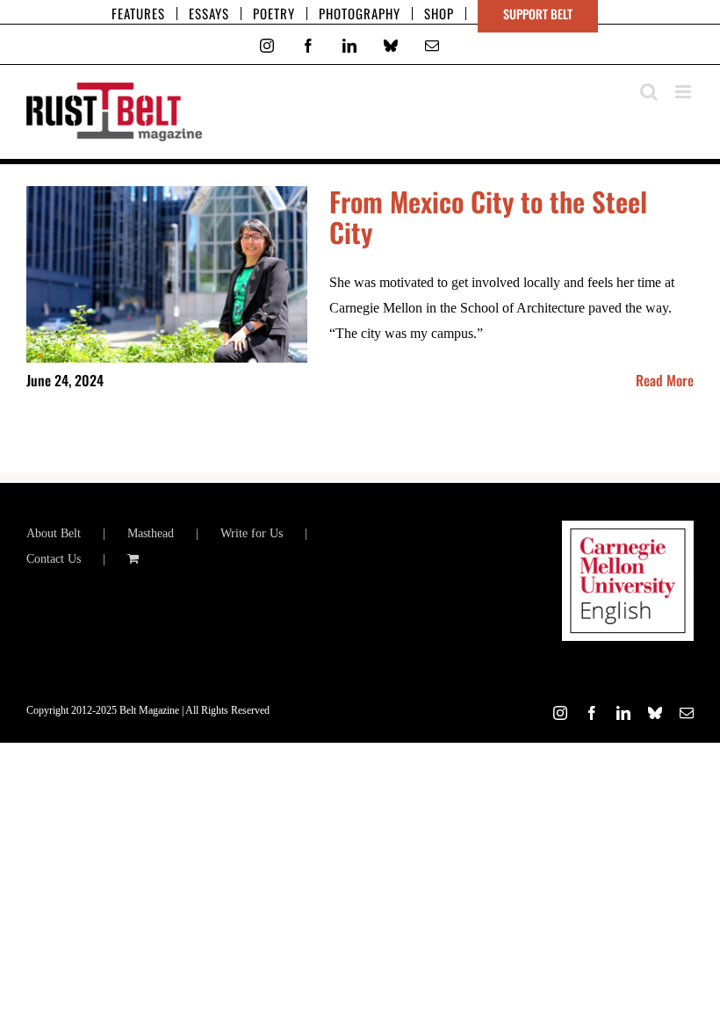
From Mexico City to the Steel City (488, 217)
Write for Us (251, 533)
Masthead (150, 533)
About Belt (53, 533)
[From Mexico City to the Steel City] (166, 274)
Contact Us (53, 558)
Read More (665, 380)
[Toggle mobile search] (649, 92)
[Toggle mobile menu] (684, 92)
